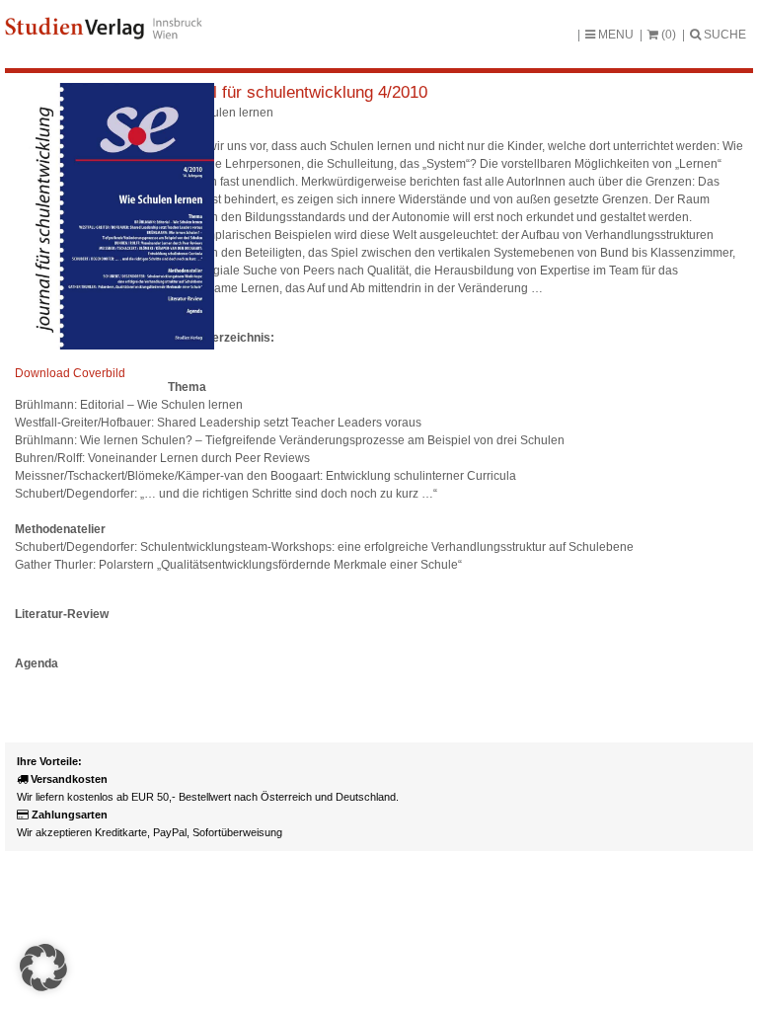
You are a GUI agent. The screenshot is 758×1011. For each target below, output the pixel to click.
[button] (43, 967)
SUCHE (723, 34)
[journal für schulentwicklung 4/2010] (114, 345)
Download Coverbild (70, 373)
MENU (614, 34)
